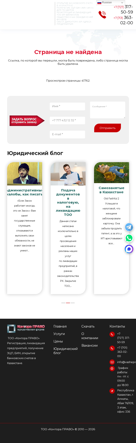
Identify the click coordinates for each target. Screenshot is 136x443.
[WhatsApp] (129, 238)
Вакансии (89, 345)
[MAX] (129, 249)
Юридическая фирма (26, 15)
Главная (60, 326)
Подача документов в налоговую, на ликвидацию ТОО (68, 202)
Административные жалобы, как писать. (24, 192)
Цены (58, 341)
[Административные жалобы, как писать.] (24, 173)
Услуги (59, 334)
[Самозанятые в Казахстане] (111, 172)
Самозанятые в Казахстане (111, 190)
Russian (106, 2)
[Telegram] (129, 227)
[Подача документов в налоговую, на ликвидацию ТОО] (68, 173)
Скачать (88, 326)
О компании (89, 336)
